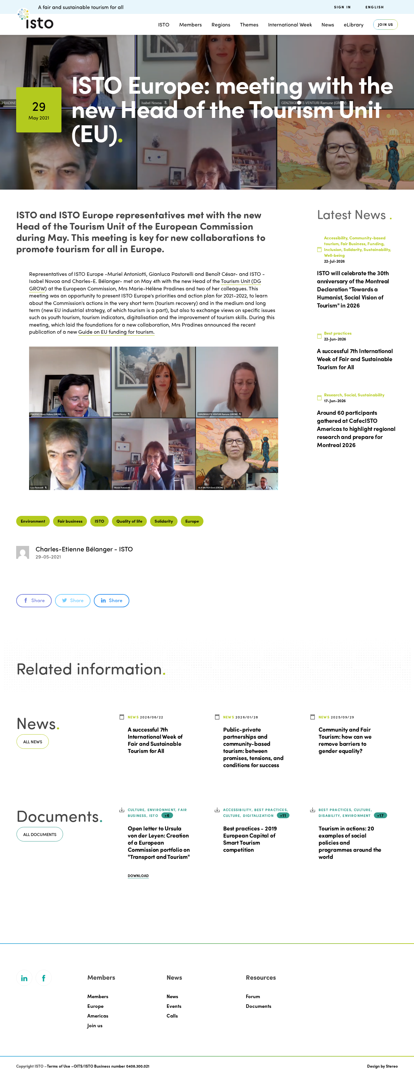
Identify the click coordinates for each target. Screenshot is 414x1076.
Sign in (342, 7)
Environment (33, 521)
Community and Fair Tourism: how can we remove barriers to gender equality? (345, 740)
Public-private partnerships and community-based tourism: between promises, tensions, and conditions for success (253, 747)
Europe (192, 521)
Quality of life (129, 521)
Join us (385, 24)
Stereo (392, 1066)
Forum (253, 996)
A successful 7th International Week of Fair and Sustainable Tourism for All (155, 740)
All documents (39, 834)
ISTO (99, 521)
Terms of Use (58, 1066)
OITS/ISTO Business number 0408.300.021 (111, 1066)
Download (138, 875)
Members (190, 24)
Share (38, 600)
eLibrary (354, 24)
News (172, 996)
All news (32, 741)
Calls (172, 1015)
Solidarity (164, 521)
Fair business (70, 521)
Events (174, 1005)
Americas (97, 1015)
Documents (258, 1005)
